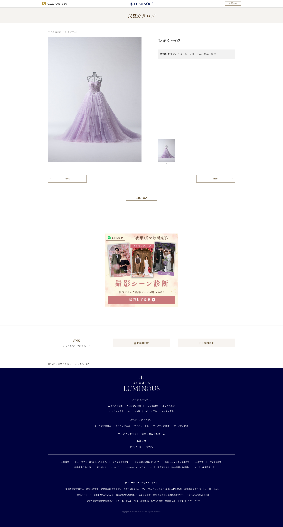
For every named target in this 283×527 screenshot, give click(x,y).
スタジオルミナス (141, 399)
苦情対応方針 (216, 462)
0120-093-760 (57, 3)
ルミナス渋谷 (168, 406)
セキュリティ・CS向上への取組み (91, 462)
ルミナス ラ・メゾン (141, 419)
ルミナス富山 (167, 411)
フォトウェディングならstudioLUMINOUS (162, 489)
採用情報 (206, 467)
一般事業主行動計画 (81, 467)
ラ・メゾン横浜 (122, 426)
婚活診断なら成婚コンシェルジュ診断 (133, 495)
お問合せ (233, 3)
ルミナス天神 (151, 411)
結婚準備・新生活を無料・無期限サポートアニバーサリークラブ (170, 501)
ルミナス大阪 (134, 411)
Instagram (142, 343)
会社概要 (65, 462)
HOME (51, 364)
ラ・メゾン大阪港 (161, 426)
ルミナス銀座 (152, 406)
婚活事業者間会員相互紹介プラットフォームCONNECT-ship (181, 495)
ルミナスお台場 (134, 406)
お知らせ (141, 440)
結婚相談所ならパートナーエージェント (202, 489)
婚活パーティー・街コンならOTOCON (95, 495)
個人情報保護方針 (121, 462)
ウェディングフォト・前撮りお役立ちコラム (141, 434)
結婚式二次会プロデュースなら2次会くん (120, 489)
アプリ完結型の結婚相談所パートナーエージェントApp (112, 501)
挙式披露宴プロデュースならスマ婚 (82, 489)
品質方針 (200, 462)
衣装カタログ (64, 364)
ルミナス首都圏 (115, 406)
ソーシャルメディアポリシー (138, 467)
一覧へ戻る (142, 198)
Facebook (207, 343)
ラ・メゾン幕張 (141, 426)
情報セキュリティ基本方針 (177, 462)
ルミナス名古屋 (116, 411)
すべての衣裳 (54, 31)
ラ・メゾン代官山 (103, 426)
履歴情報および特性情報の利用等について (177, 467)
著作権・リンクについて (108, 467)
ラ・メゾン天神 (181, 426)
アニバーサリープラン (141, 447)
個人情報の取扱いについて (147, 462)
